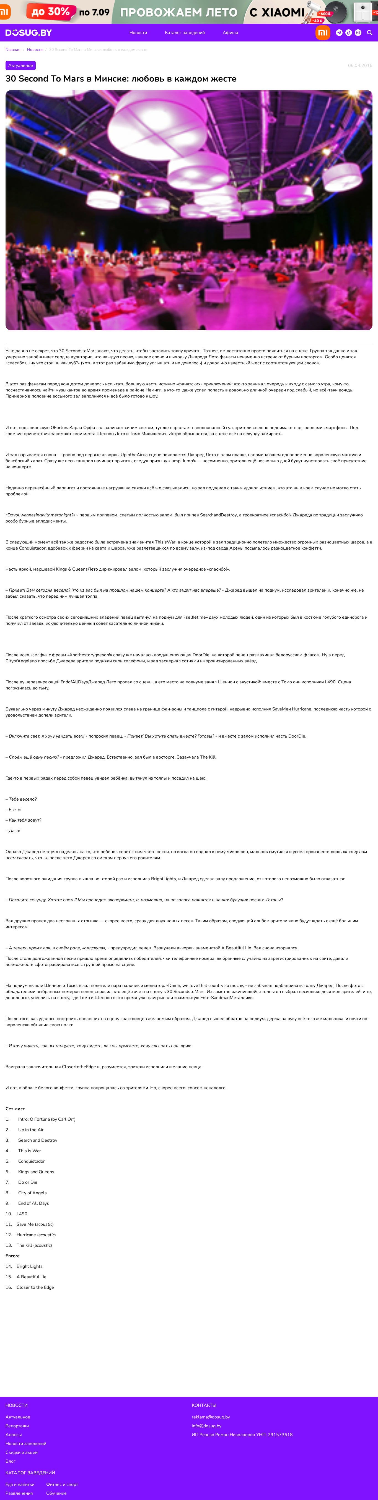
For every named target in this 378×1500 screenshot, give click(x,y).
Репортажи (17, 1426)
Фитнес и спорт (62, 1484)
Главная (13, 49)
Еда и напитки (20, 1484)
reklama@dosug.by (211, 1417)
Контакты (204, 1405)
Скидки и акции (22, 1452)
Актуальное (18, 1417)
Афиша (230, 33)
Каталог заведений (185, 33)
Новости (138, 33)
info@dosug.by (206, 1426)
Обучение (56, 1493)
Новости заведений (26, 1444)
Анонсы (14, 1435)
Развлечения (19, 1493)
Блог (10, 1461)
